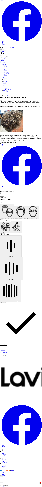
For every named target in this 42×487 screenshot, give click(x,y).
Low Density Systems (6, 73)
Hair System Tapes (3, 468)
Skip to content (1, 0)
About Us (3, 453)
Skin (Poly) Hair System (4, 465)
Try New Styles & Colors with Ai (7, 89)
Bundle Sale (4, 85)
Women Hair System (4, 466)
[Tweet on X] (2, 145)
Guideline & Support (5, 90)
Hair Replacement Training (5, 95)
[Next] (2, 48)
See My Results (4, 302)
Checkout (1, 477)
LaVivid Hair (3, 475)
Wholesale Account (5, 94)
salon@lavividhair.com (4, 352)
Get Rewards (3, 460)
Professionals (5, 70)
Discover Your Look (2, 486)
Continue (3, 233)
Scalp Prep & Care (5, 82)
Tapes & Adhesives (5, 81)
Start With (4, 87)
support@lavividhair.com (4, 349)
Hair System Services (5, 79)
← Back (1, 233)
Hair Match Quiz (3, 92)
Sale (2, 84)
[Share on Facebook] (22, 185)
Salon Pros (3, 93)
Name (1, 192)
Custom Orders (3, 77)
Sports (5, 68)
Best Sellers (5, 71)
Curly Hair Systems (6, 74)
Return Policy (3, 474)
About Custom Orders (5, 78)
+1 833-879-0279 (3, 350)
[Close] (1, 55)
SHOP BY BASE (5, 65)
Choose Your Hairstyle (6, 76)
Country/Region (2, 49)
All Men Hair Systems (4, 64)
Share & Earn (3, 461)
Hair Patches (5, 75)
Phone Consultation (6, 91)
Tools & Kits (4, 83)
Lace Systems (5, 66)
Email (0, 193)
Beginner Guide (6, 88)
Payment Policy (3, 473)
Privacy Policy (3, 472)
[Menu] (1, 51)
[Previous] (1, 48)
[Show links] (6, 64)
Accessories (3, 467)
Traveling (5, 69)
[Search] (7, 56)
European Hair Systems (6, 72)
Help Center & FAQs (4, 454)
